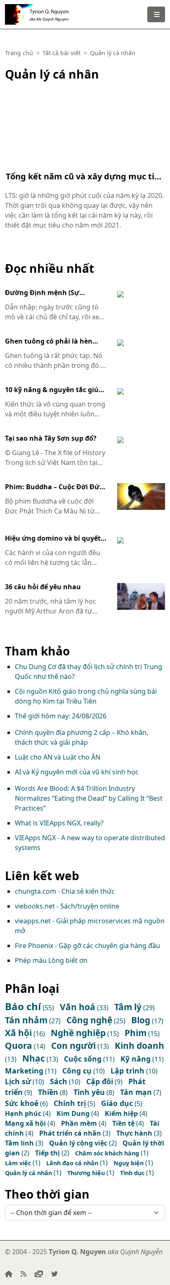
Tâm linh (19, 1143)
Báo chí (23, 1006)
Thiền (48, 1092)
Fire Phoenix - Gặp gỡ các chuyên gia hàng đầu (87, 945)
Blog (140, 1020)
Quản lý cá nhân (28, 1173)
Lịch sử (18, 1081)
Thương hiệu (86, 1173)
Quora (18, 1045)
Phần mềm (79, 1123)
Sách (58, 1081)
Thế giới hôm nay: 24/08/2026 (60, 715)
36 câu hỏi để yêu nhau (43, 587)
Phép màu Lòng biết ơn (51, 960)
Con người (73, 1045)
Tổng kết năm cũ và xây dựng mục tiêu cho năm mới (85, 177)
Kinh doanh (139, 1045)
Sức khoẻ (21, 1103)
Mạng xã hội (25, 1123)
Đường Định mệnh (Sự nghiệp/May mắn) (42, 293)
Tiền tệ (123, 1123)
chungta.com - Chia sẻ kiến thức (65, 891)
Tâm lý (128, 1007)
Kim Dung (73, 1113)
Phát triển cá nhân (70, 1133)
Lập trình (127, 1071)
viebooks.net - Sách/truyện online (67, 906)
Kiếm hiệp (121, 1113)
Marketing (24, 1071)
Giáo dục (117, 1103)
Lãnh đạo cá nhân (72, 1163)
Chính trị (70, 1103)
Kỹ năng (135, 1059)
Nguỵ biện (128, 1163)
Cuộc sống (83, 1059)
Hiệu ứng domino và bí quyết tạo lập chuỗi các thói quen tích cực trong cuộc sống (53, 538)
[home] (8, 1274)
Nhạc (33, 1058)
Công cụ (77, 1071)
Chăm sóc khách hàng (107, 1153)
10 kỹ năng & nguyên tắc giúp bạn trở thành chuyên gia (54, 390)
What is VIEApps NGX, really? (59, 822)
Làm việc (18, 1163)
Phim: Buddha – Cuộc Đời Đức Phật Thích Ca (54, 487)
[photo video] (39, 1274)
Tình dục (132, 1173)
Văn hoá (77, 1007)
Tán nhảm (26, 1020)
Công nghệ (89, 1020)
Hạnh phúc (23, 1113)
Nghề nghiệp (78, 1033)
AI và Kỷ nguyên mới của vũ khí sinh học (77, 771)
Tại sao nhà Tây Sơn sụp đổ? (51, 439)
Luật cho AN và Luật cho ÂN (57, 757)
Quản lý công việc (78, 1143)
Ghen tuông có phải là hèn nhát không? (48, 341)
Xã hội (18, 1033)
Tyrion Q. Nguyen (52, 11)
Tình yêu (89, 1092)
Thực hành (134, 1133)
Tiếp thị (47, 1152)
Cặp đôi (99, 1081)
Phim (135, 1033)
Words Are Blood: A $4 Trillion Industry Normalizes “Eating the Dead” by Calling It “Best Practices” (89, 798)
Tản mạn (136, 1092)
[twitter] (54, 1274)
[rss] (23, 1274)
